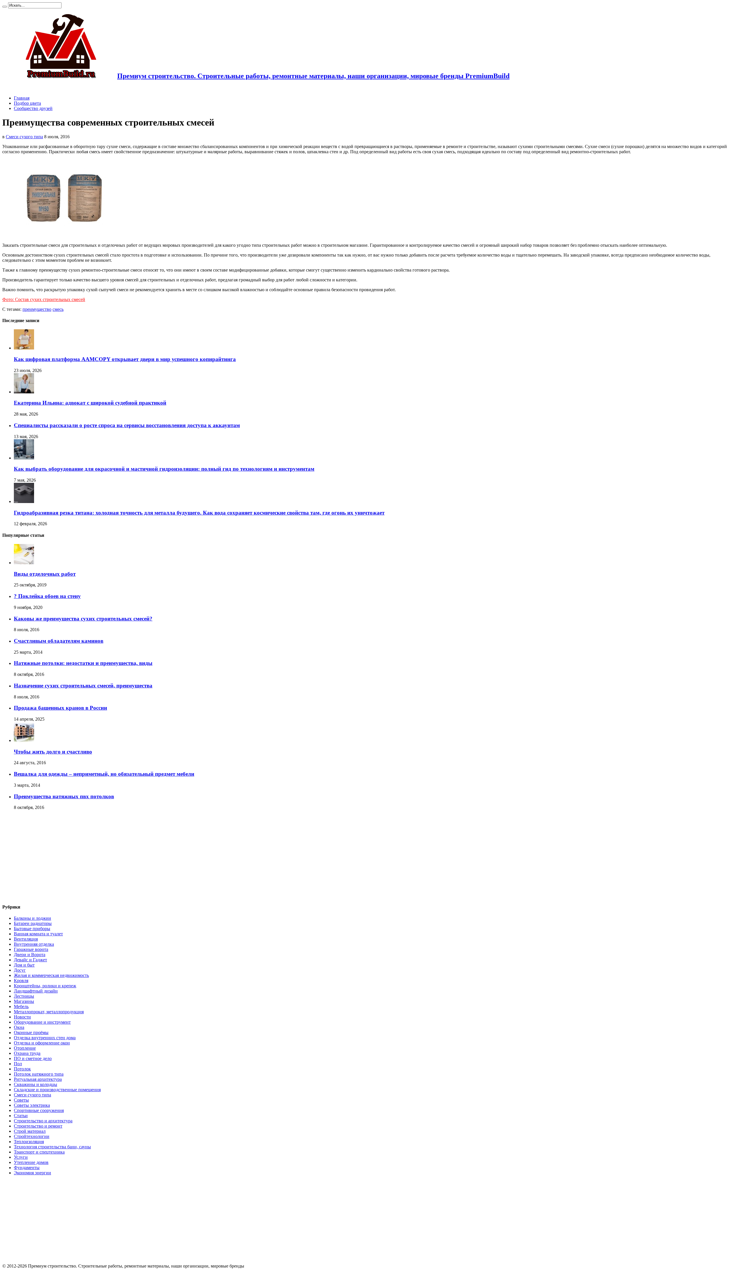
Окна (19, 1027)
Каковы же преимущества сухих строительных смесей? (83, 619)
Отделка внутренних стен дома (45, 1037)
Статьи (21, 1115)
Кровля (21, 980)
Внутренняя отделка (34, 944)
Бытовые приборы (32, 928)
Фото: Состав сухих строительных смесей (43, 299)
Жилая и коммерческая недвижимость (51, 975)
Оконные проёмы (31, 1032)
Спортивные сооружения (39, 1110)
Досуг (20, 970)
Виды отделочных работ (45, 574)
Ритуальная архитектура (38, 1079)
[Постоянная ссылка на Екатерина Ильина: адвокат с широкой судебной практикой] (24, 391)
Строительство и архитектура (43, 1120)
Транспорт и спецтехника (39, 1151)
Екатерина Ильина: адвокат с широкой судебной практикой (90, 403)
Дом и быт (24, 964)
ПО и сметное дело (33, 1058)
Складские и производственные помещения (57, 1089)
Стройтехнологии (31, 1136)
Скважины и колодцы (35, 1084)
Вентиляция (26, 939)
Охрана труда (27, 1053)
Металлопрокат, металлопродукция (49, 1011)
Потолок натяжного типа (39, 1074)
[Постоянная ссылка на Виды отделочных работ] (24, 562)
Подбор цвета (27, 103)
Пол (18, 1063)
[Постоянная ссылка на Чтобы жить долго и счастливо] (24, 740)
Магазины (24, 1001)
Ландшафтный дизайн (36, 990)
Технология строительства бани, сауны (52, 1146)
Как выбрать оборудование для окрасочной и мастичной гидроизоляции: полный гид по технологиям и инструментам (164, 469)
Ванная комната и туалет (38, 933)
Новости (22, 1016)
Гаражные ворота (31, 949)
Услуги (21, 1157)
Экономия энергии (32, 1172)
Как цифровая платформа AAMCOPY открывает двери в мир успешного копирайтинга (125, 359)
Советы (21, 1100)
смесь (58, 309)
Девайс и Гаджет (30, 959)
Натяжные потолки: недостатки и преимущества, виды (83, 663)
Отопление (25, 1048)
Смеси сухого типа (24, 136)
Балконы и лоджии (32, 918)
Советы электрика (32, 1105)
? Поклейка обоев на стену (47, 596)
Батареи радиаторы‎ (33, 923)
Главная (21, 98)
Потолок (22, 1068)
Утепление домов (31, 1162)
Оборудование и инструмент (42, 1022)
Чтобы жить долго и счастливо (53, 752)
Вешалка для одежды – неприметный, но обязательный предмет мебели (104, 774)
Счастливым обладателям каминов (58, 641)
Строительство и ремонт (38, 1126)
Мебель (21, 1006)
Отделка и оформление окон (42, 1042)
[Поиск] (4, 7)
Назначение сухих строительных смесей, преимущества (83, 686)
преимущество (37, 309)
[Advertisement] (50, 856)
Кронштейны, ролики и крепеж (45, 985)
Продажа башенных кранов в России (60, 708)
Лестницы (24, 996)
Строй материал (30, 1131)
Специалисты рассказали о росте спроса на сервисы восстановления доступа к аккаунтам (127, 425)
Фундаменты (27, 1167)
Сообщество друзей (33, 108)
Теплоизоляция (29, 1141)
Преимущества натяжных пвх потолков (64, 796)
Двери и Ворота (29, 954)
